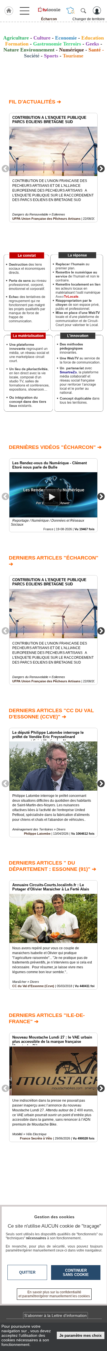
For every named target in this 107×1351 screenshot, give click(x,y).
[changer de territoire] (70, 10)
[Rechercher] (83, 10)
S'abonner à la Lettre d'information (55, 1315)
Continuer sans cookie (76, 1272)
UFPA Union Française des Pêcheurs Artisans (46, 218)
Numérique (71, 50)
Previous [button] (5, 168)
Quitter (27, 1272)
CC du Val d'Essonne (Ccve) (33, 986)
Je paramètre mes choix (80, 1335)
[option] (53, 167)
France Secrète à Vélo (36, 1138)
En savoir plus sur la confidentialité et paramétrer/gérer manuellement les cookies (54, 1294)
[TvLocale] (49, 9)
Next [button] (101, 168)
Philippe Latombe (37, 833)
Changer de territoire (88, 19)
